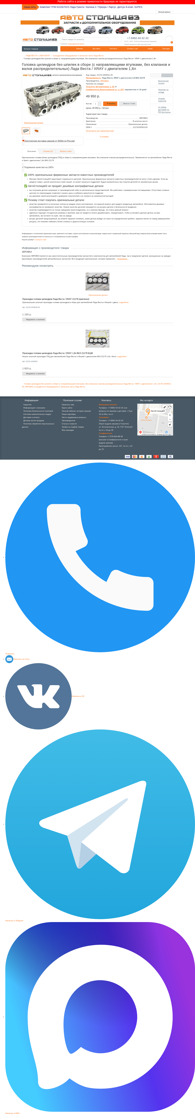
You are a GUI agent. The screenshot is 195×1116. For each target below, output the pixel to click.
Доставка (96, 49)
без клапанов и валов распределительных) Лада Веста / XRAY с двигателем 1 (119, 384)
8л (156, 384)
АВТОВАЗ (29, 387)
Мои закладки (68, 430)
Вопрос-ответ (66, 151)
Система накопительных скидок (37, 414)
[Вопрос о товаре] (156, 75)
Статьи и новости (69, 424)
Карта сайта (67, 408)
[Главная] (22, 56)
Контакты (113, 49)
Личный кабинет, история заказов (76, 411)
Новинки (79, 49)
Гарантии (27, 405)
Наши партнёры (69, 414)
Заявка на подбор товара (73, 427)
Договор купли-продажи (33, 420)
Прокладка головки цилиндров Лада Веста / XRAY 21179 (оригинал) (55, 299)
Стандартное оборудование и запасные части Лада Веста (59, 387)
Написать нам (68, 405)
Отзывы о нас (132, 49)
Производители (68, 420)
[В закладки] (167, 75)
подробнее (124, 302)
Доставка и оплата (31, 417)
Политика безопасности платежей (38, 411)
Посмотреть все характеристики (100, 131)
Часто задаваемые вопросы (74, 417)
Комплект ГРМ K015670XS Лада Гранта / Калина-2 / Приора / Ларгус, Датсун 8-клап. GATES (91, 7)
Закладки (166, 49)
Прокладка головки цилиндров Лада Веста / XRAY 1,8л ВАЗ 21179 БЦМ (57, 353)
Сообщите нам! (40, 240)
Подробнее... (123, 259)
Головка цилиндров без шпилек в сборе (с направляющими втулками (54, 384)
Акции (150, 49)
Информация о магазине (34, 408)
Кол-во (89, 104)
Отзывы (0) (48, 151)
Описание (31, 151)
